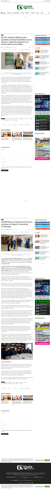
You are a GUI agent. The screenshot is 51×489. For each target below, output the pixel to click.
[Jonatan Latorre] (1, 47)
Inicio (2, 33)
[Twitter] (45, 1)
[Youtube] (47, 1)
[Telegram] (49, 1)
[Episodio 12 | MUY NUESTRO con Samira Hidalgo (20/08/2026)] (37, 73)
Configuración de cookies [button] (39, 486)
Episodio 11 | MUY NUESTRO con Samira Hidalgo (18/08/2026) (44, 68)
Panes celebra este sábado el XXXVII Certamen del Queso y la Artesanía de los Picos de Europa (28, 138)
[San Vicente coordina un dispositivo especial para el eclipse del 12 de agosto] (6, 134)
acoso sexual (7, 118)
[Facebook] (43, 1)
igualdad (31, 118)
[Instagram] (44, 1)
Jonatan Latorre (8, 47)
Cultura (2, 136)
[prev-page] (1, 143)
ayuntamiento (12, 118)
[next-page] (3, 143)
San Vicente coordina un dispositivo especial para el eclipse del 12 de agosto (5, 138)
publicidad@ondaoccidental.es (36, 480)
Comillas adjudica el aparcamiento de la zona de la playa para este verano (45, 62)
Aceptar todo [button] (47, 486)
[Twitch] (48, 1)
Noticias (4, 33)
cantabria (16, 118)
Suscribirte (47, 44)
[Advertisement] (25, 24)
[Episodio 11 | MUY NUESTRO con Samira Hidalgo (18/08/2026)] (37, 68)
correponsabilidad (21, 118)
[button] (49, 13)
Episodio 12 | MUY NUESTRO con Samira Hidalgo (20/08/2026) (44, 73)
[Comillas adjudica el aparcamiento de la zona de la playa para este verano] (37, 63)
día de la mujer (27, 118)
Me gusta (47, 37)
